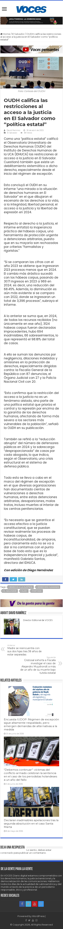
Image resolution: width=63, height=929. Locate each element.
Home (6, 33)
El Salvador (18, 33)
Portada (37, 591)
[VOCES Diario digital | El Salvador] (31, 8)
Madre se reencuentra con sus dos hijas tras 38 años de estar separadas (24, 650)
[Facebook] (22, 904)
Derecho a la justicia (21, 587)
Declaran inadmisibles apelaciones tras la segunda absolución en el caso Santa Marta (31, 824)
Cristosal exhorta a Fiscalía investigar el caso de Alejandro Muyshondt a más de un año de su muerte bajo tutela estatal (38, 665)
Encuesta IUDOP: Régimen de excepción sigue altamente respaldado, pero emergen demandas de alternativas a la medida (31, 724)
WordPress (38, 916)
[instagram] (41, 904)
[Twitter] (28, 904)
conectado (6, 852)
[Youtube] (34, 904)
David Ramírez (13, 130)
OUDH (24, 591)
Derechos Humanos (48, 587)
